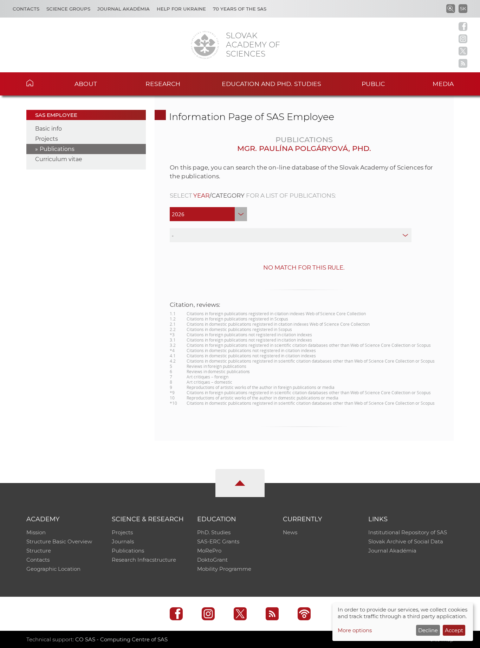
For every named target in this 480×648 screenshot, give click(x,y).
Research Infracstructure (144, 559)
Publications (57, 149)
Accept (454, 630)
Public (373, 83)
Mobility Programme (224, 569)
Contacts (26, 9)
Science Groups (68, 9)
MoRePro (209, 550)
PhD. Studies (214, 532)
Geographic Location (53, 569)
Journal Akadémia (123, 9)
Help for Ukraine (181, 9)
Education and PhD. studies (271, 83)
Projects (46, 138)
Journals (123, 541)
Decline (428, 630)
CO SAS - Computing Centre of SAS (121, 639)
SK (463, 8)
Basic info (48, 128)
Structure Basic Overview (59, 541)
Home (40, 82)
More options (355, 630)
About (85, 83)
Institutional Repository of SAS (407, 532)
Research (162, 83)
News (290, 532)
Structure (38, 550)
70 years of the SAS (239, 9)
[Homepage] (205, 45)
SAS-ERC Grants (218, 541)
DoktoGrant (212, 559)
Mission (36, 532)
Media (443, 83)
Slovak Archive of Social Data (405, 541)
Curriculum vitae (58, 159)
